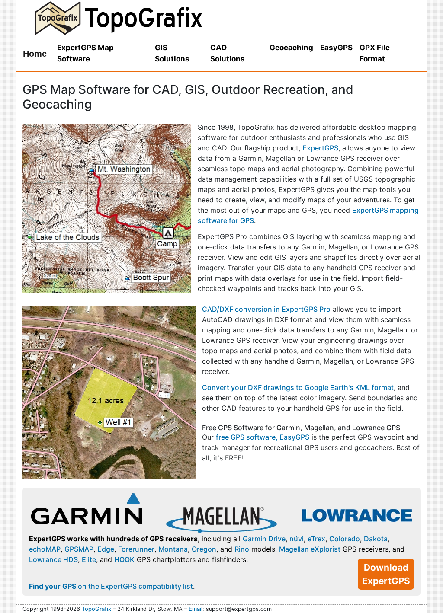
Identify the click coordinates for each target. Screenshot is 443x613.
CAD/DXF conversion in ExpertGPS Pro (266, 309)
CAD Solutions (227, 53)
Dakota (376, 538)
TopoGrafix (96, 609)
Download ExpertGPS (386, 574)
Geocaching (291, 47)
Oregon (204, 549)
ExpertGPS (320, 148)
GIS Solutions (172, 53)
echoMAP (45, 549)
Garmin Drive (264, 538)
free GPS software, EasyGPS (262, 437)
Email (195, 609)
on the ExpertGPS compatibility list (111, 586)
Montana (173, 549)
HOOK (124, 559)
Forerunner (136, 549)
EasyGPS (336, 47)
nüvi (296, 538)
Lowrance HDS (53, 559)
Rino (241, 549)
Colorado (344, 538)
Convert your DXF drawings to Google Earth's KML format (298, 387)
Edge (105, 549)
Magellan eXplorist (309, 549)
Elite (89, 559)
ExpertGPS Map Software (85, 53)
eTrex (316, 538)
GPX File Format (375, 53)
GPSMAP (78, 549)
